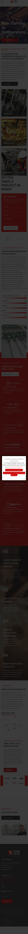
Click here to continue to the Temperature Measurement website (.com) (14, 474)
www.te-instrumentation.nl (17, 467)
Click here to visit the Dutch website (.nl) (14, 470)
